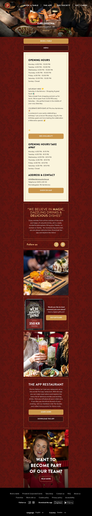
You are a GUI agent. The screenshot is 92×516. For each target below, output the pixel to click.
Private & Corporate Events (32, 494)
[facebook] (56, 244)
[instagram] (62, 244)
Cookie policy (44, 498)
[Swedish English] (39, 512)
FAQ (69, 494)
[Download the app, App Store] (58, 503)
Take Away (49, 494)
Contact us (60, 494)
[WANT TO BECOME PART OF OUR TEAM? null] (46, 459)
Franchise (19, 498)
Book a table (14, 494)
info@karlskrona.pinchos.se (38, 179)
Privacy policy (57, 498)
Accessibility (69, 498)
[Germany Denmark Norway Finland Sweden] (61, 512)
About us (77, 494)
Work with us (31, 498)
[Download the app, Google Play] (68, 503)
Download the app (45, 502)
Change (46, 31)
